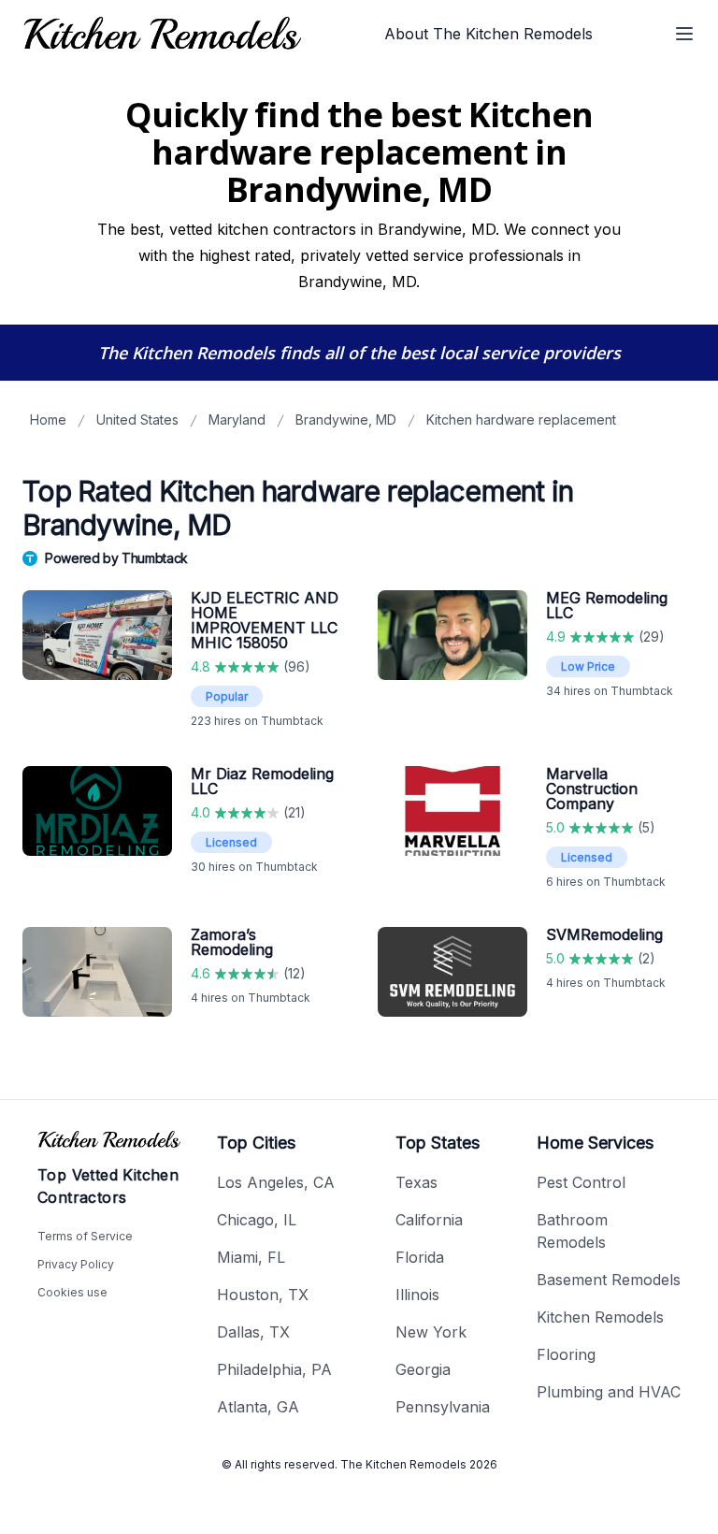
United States (137, 419)
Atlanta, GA (258, 1406)
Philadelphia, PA (274, 1369)
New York (431, 1332)
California (429, 1219)
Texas (416, 1182)
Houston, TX (263, 1294)
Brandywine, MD (345, 419)
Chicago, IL (256, 1219)
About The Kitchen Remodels (488, 33)
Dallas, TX (253, 1332)
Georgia (423, 1369)
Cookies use (72, 1292)
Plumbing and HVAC (609, 1391)
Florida (419, 1257)
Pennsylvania (442, 1406)
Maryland (237, 419)
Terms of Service (85, 1236)
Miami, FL (251, 1257)
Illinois (417, 1294)
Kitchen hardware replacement (521, 419)
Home (48, 419)
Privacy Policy (75, 1264)
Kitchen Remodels (600, 1317)
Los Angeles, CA (276, 1182)
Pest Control (581, 1182)
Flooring (566, 1354)
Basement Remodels (609, 1279)
